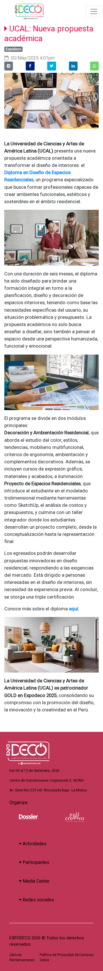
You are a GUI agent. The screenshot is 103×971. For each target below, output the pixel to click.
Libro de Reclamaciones (22, 957)
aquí (73, 609)
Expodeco (13, 49)
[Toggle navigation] (94, 11)
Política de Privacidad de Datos (59, 957)
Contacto (86, 955)
